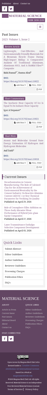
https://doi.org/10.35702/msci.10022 (21, 81)
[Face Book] (4, 8)
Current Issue (8, 313)
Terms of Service (15, 389)
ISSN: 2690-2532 (36, 20)
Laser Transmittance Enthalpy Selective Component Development (21, 226)
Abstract (21, 85)
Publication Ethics (14, 277)
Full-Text (37, 85)
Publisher (6, 3)
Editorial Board (9, 320)
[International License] (22, 357)
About (16, 3)
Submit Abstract (13, 248)
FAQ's (7, 282)
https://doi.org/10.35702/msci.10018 (21, 159)
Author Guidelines (14, 260)
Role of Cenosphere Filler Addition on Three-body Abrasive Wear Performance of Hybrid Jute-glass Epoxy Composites (23, 211)
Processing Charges (15, 271)
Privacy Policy (31, 389)
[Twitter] (11, 8)
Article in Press (9, 309)
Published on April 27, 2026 (17, 218)
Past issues (7, 316)
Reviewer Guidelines (15, 265)
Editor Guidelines (13, 254)
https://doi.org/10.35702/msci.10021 (21, 118)
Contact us (25, 3)
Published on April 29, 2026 (17, 201)
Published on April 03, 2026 (17, 230)
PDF (40, 89)
